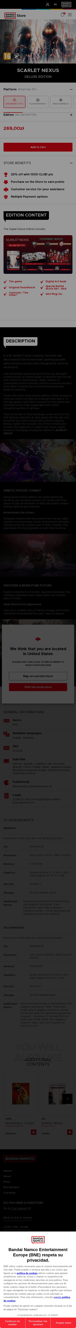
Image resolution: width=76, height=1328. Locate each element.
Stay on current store (38, 676)
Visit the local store (38, 687)
